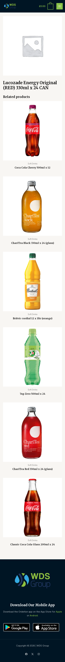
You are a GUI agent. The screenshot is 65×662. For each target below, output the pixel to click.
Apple (59, 611)
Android (34, 615)
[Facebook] (26, 654)
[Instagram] (38, 654)
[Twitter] (32, 654)
